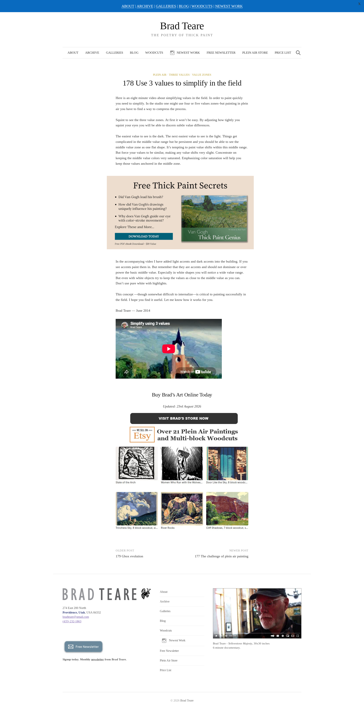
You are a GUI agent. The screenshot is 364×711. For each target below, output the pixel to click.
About (72, 52)
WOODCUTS (202, 6)
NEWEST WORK (229, 6)
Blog (134, 52)
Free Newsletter (221, 52)
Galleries (114, 52)
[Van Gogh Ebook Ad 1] (180, 212)
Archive (92, 52)
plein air (159, 74)
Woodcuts (154, 52)
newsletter (97, 659)
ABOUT (128, 6)
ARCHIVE (145, 6)
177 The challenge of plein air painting (221, 556)
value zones (201, 74)
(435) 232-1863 (72, 621)
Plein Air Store (255, 52)
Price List (283, 52)
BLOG (184, 6)
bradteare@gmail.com (76, 616)
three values (179, 74)
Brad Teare (182, 25)
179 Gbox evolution (129, 556)
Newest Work (188, 52)
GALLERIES (166, 6)
